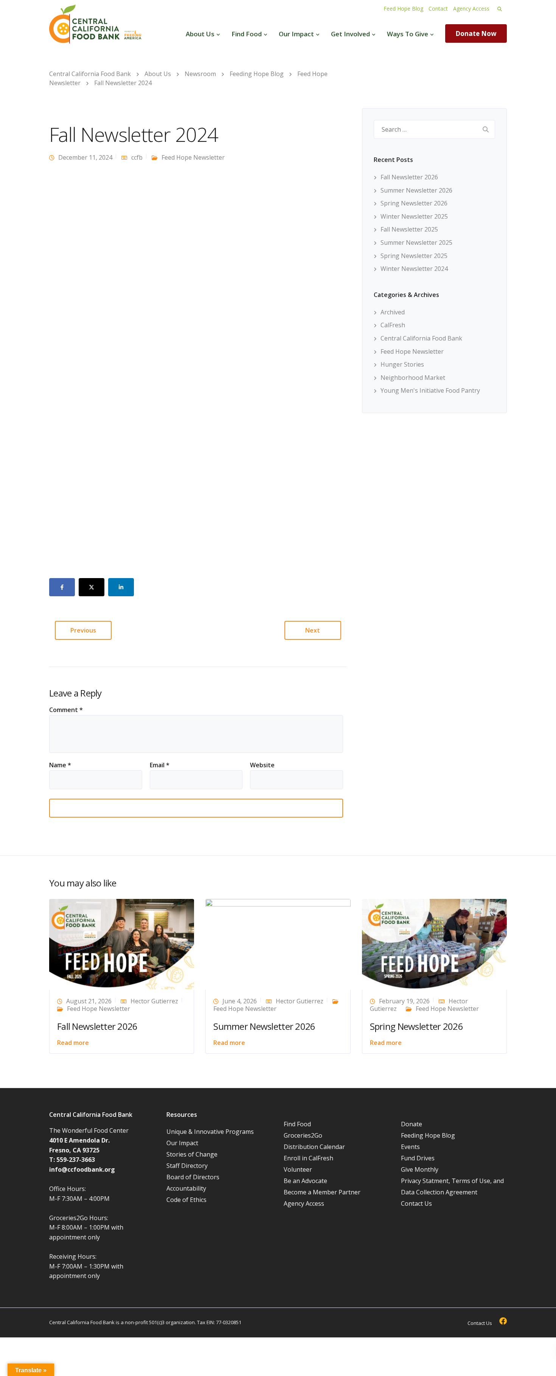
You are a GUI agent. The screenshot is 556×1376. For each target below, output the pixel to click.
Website (262, 765)
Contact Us (416, 1203)
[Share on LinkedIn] (121, 587)
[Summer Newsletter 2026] (277, 943)
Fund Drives (418, 1158)
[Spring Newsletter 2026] (434, 943)
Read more (73, 1043)
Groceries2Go (303, 1135)
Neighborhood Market (413, 377)
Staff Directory (187, 1165)
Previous (83, 630)
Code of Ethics (186, 1200)
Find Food (246, 34)
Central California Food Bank (421, 338)
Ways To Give (407, 34)
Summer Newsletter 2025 (416, 242)
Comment (66, 710)
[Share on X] (91, 587)
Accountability (186, 1188)
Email (159, 765)
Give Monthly (419, 1169)
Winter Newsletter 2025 (414, 216)
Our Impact (296, 34)
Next (312, 630)
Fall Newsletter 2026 (409, 177)
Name (60, 765)
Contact (438, 8)
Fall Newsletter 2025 (409, 229)
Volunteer (298, 1169)
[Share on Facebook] (62, 587)
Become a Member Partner (322, 1192)
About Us (200, 34)
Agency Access (471, 8)
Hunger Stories (402, 364)
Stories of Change (191, 1154)
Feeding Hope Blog (428, 1135)
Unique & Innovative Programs (210, 1131)
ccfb (137, 157)
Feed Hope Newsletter (193, 157)
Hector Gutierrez (154, 1001)
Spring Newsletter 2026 (414, 203)
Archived (393, 312)
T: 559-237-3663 (72, 1159)
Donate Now (476, 33)
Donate (411, 1124)
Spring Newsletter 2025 (414, 256)
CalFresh (393, 325)
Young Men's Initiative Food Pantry (430, 390)
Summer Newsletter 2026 (416, 190)
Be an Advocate (305, 1181)
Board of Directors (192, 1177)
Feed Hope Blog (403, 8)
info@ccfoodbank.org (82, 1169)
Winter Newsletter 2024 (414, 268)
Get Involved (350, 34)
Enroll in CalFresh (308, 1158)
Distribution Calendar (314, 1147)
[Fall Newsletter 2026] (121, 943)
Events (410, 1147)
